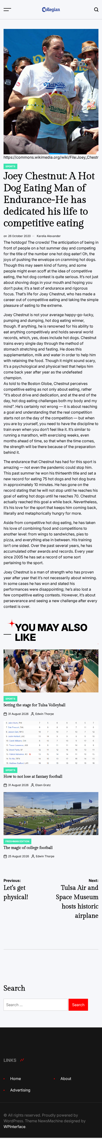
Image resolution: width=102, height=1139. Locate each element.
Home (15, 1078)
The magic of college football (28, 848)
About (65, 1078)
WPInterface (14, 1126)
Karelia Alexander (49, 236)
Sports (10, 166)
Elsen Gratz (43, 785)
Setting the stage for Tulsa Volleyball (34, 705)
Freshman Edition (17, 841)
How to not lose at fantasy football (33, 776)
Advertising (20, 1090)
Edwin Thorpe (44, 714)
